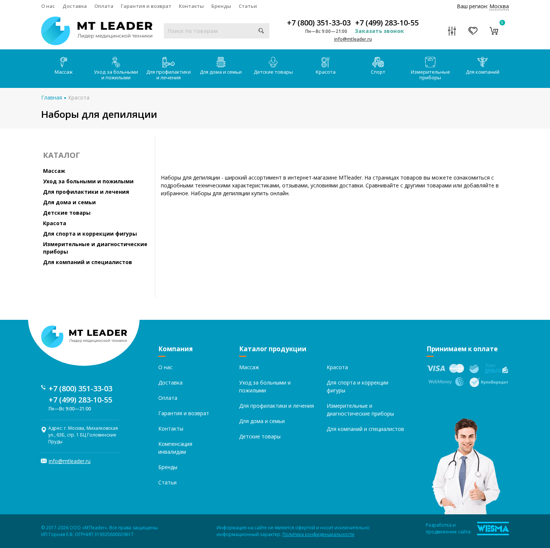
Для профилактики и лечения (168, 74)
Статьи (248, 6)
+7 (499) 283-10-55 (387, 23)
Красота (326, 71)
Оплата (103, 6)
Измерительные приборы (430, 74)
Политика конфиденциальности (318, 534)
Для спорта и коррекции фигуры (90, 233)
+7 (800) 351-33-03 (319, 23)
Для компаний (482, 71)
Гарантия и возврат (146, 6)
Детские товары (273, 71)
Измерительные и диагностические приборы (95, 248)
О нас (48, 6)
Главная (51, 97)
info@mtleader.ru (353, 39)
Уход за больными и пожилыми (116, 74)
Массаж (64, 71)
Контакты (191, 6)
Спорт (378, 71)
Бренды (221, 6)
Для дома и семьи (221, 71)
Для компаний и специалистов (87, 262)
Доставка (74, 6)
